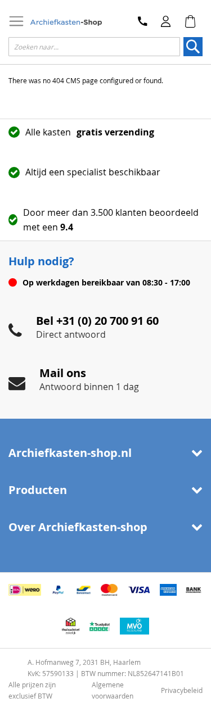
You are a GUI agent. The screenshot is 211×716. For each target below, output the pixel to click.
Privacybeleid (182, 690)
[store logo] (66, 23)
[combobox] (94, 46)
